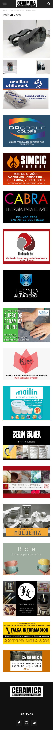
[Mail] (34, 723)
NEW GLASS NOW (17, 10)
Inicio (5, 10)
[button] (4, 4)
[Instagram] (26, 723)
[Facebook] (19, 723)
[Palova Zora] (26, 57)
